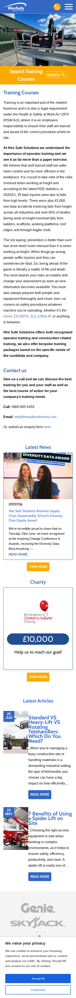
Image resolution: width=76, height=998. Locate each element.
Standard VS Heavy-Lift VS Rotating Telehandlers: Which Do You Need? (44, 729)
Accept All (38, 978)
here (47, 427)
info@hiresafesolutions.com (35, 417)
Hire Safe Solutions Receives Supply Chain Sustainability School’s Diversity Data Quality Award (35, 515)
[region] (38, 967)
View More (38, 567)
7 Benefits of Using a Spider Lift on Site (50, 818)
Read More (18, 554)
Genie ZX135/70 (15, 316)
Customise (38, 990)
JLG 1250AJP (40, 316)
